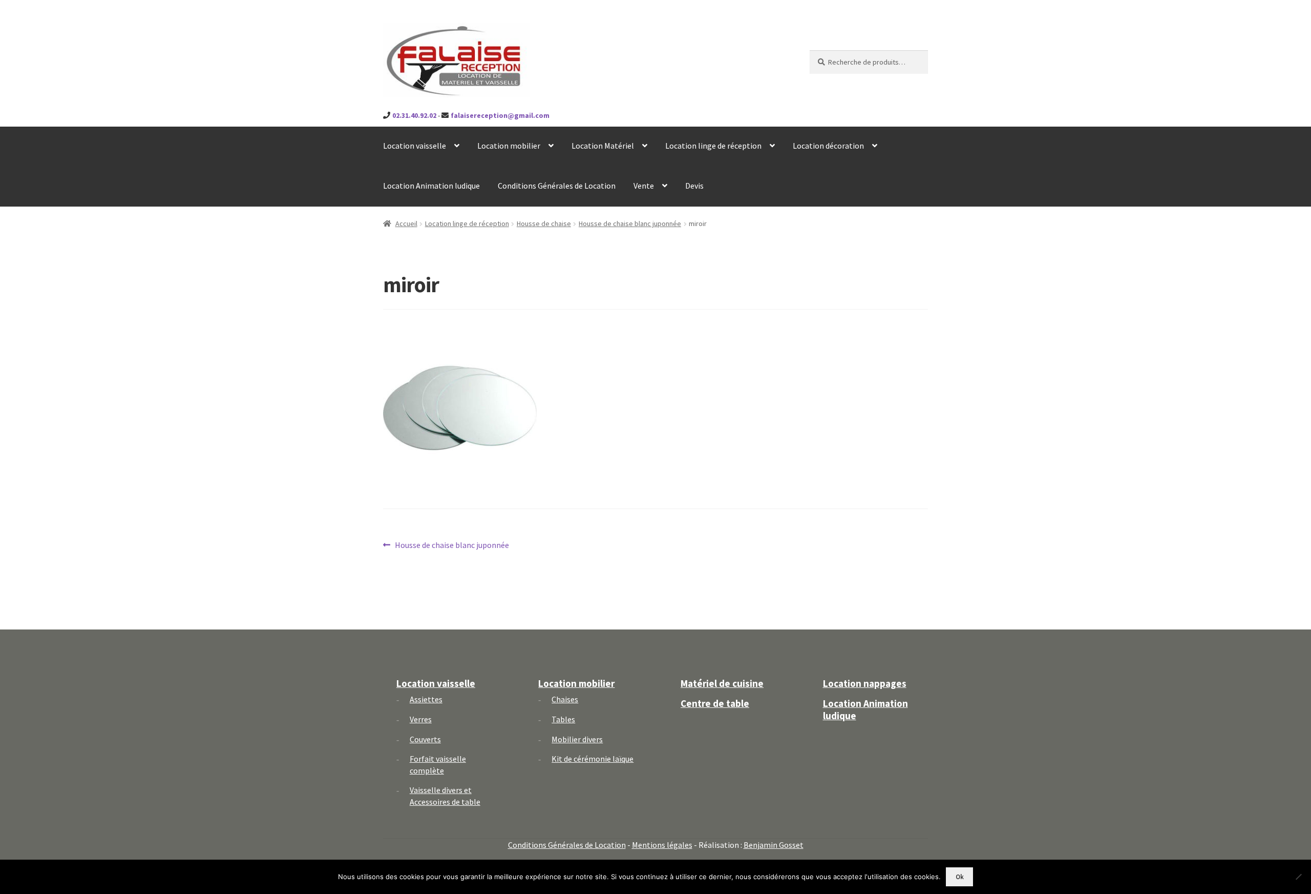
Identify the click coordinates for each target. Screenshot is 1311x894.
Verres (421, 719)
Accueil (406, 223)
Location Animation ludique (431, 185)
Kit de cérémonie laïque (592, 759)
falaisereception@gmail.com (500, 115)
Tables (563, 719)
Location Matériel (603, 145)
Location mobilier (508, 145)
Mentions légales (662, 845)
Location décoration (828, 145)
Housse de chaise (544, 223)
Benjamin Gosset (773, 845)
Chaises (565, 699)
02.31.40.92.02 (414, 115)
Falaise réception (439, 32)
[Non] (1298, 876)
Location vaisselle (414, 145)
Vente (643, 185)
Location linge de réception (713, 145)
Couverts (425, 739)
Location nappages (864, 683)
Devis (694, 185)
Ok (960, 876)
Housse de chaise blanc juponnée (630, 223)
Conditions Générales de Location (557, 185)
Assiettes (426, 699)
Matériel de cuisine (722, 683)
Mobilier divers (577, 739)
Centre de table (715, 703)
